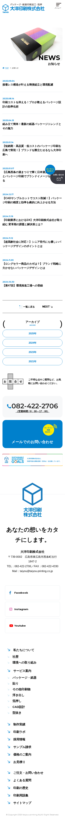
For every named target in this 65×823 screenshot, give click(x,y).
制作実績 (19, 724)
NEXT (46, 306)
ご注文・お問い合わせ (28, 772)
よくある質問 (22, 780)
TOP (7, 68)
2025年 (32, 333)
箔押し (17, 701)
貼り (15, 683)
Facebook (21, 592)
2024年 (32, 342)
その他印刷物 (21, 689)
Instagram (21, 609)
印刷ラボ (19, 732)
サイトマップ (22, 803)
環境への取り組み (24, 662)
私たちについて (23, 650)
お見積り (19, 762)
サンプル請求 (22, 747)
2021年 (32, 361)
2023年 (32, 352)
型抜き (17, 712)
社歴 (15, 656)
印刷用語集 (20, 795)
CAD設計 (18, 707)
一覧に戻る (29, 306)
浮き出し (18, 695)
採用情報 (19, 739)
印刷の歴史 (20, 788)
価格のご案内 (22, 754)
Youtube (20, 625)
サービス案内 (22, 670)
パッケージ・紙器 (24, 677)
